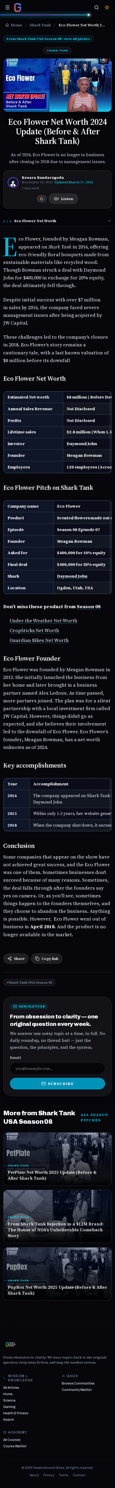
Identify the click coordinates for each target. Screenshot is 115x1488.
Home (8, 1394)
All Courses (12, 1440)
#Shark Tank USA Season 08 (29, 982)
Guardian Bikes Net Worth (39, 640)
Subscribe (61, 1083)
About (34, 1475)
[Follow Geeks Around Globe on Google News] (42, 198)
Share (19, 958)
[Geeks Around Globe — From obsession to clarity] (17, 7)
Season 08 (89, 606)
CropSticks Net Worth (34, 630)
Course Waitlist (14, 1446)
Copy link (49, 958)
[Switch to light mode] (107, 7)
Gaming (9, 1407)
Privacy (48, 1475)
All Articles (11, 1388)
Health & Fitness (15, 1413)
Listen (67, 198)
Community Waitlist (77, 1390)
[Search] (97, 7)
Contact (79, 1475)
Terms (63, 1475)
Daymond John (72, 576)
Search (8, 1419)
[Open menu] (7, 7)
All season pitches (94, 1117)
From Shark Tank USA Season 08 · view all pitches (48, 39)
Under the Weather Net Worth (43, 620)
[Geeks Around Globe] (10, 1344)
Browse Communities (78, 1383)
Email (15, 1057)
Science (9, 1400)
